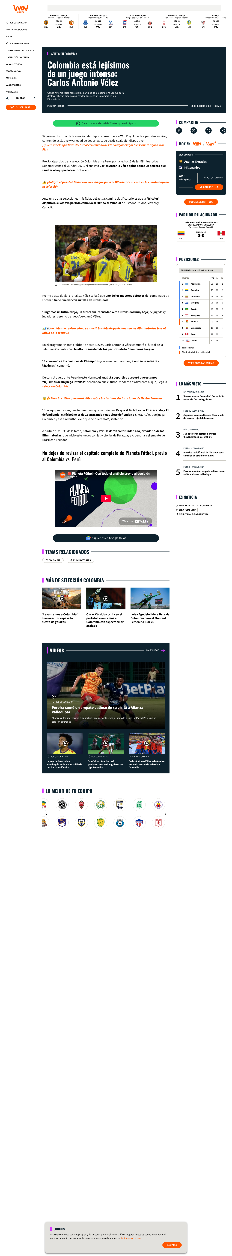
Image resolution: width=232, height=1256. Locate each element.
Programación (13, 71)
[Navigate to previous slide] (46, 813)
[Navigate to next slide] (165, 813)
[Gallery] (106, 813)
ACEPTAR (172, 1245)
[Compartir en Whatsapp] (208, 130)
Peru (193, 334)
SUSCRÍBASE (23, 107)
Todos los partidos (201, 202)
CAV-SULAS (11, 78)
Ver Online (206, 187)
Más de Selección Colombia (74, 580)
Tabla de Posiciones (16, 29)
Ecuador (195, 290)
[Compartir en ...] (223, 130)
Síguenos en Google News (109, 538)
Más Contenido (14, 64)
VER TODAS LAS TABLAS (201, 363)
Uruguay (195, 302)
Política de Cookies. (131, 1238)
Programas (12, 92)
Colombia (195, 296)
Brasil (193, 309)
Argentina (195, 284)
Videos (57, 650)
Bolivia (194, 321)
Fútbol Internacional (17, 43)
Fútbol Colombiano (16, 22)
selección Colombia (55, 386)
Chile (194, 340)
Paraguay (195, 315)
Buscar (20, 98)
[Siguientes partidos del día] (222, 21)
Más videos (152, 650)
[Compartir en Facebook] (179, 130)
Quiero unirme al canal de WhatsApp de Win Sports (109, 123)
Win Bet (10, 36)
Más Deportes (13, 85)
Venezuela (196, 328)
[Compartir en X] (193, 130)
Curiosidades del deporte (20, 50)
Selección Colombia (18, 57)
